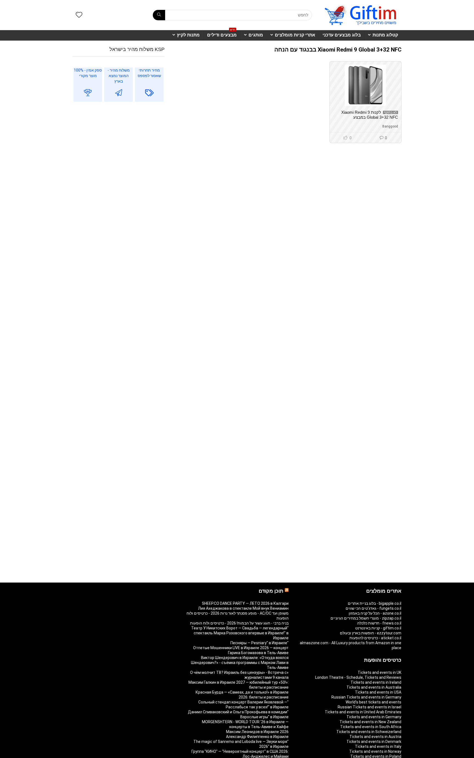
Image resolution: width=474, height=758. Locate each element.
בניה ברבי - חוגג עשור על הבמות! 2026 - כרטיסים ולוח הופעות (239, 623)
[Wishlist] (79, 15)
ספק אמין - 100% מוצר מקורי (88, 73)
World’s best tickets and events (373, 702)
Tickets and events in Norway (375, 751)
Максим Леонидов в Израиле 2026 (257, 731)
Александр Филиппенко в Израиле (257, 736)
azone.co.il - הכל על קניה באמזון (375, 613)
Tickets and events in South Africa (370, 727)
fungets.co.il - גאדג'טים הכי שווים (373, 608)
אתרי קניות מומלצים (295, 35)
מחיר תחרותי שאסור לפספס (149, 73)
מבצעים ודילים (222, 33)
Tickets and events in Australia (373, 687)
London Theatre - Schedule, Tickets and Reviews (358, 677)
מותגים (256, 35)
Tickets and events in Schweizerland (368, 731)
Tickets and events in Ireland (376, 682)
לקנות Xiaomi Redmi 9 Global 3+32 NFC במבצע (369, 115)
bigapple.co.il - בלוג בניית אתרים (374, 603)
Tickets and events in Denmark (373, 741)
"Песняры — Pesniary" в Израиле (259, 643)
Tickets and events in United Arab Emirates (363, 712)
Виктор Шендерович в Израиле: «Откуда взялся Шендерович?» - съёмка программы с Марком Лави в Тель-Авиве (240, 662)
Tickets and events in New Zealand (370, 722)
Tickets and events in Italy (378, 746)
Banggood (390, 126)
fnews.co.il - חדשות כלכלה (379, 623)
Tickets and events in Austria (375, 736)
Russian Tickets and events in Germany (366, 697)
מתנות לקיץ (188, 35)
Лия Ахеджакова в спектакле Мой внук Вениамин (243, 608)
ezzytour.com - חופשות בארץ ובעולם (370, 633)
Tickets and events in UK (379, 672)
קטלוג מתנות (385, 35)
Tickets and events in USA (378, 692)
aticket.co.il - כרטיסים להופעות (375, 638)
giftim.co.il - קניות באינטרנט (378, 628)
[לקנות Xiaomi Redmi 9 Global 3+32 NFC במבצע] (365, 85)
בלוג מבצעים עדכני (342, 35)
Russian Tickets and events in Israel (369, 707)
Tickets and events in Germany (373, 717)
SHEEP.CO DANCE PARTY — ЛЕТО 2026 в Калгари (245, 603)
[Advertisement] (118, 150)
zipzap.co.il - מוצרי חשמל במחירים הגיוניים (366, 618)
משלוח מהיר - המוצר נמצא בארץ (119, 75)
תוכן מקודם (271, 591)
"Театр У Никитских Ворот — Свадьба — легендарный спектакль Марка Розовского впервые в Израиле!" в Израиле (240, 633)
